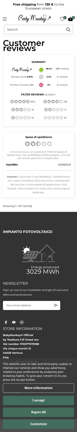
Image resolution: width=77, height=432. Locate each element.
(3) (32, 109)
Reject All (38, 412)
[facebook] (6, 322)
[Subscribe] (56, 305)
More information (38, 388)
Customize (38, 424)
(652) (32, 101)
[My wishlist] (62, 19)
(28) (65, 101)
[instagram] (21, 322)
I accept (38, 400)
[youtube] (14, 322)
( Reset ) (50, 94)
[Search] (68, 29)
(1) (65, 109)
